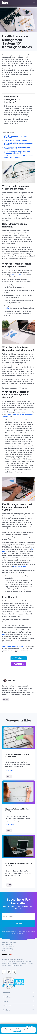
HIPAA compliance (19, 566)
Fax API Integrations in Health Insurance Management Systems (18, 156)
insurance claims (16, 275)
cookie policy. (18, 1031)
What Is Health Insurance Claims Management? (15, 136)
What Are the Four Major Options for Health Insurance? (17, 148)
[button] (30, 1026)
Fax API (5, 699)
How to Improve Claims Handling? (16, 140)
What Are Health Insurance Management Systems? (18, 143)
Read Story (10, 770)
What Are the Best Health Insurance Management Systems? (17, 152)
